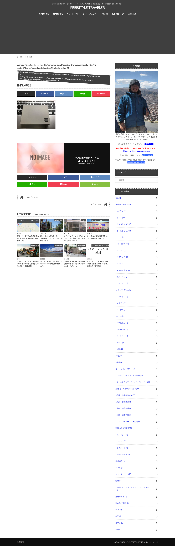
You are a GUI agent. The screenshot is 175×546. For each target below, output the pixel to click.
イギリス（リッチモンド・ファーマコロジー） (135, 488)
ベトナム (121, 310)
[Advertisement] (87, 36)
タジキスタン (123, 270)
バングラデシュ (123, 290)
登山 (118, 198)
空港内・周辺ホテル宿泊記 (127, 389)
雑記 (118, 516)
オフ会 (119, 523)
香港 (119, 362)
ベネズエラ (122, 323)
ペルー (120, 316)
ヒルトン (121, 441)
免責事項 (20, 542)
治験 (118, 481)
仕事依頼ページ (118, 14)
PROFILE (105, 14)
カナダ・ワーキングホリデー (129, 375)
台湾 (119, 349)
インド (120, 217)
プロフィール (149, 144)
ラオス (120, 342)
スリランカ (122, 257)
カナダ (120, 237)
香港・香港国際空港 (125, 395)
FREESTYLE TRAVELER (87, 8)
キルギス (121, 250)
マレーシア (122, 329)
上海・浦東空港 (123, 415)
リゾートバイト (73, 14)
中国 (119, 356)
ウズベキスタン (123, 224)
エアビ (119, 468)
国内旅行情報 (58, 14)
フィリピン (122, 296)
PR (117, 529)
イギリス (121, 211)
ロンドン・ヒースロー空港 (128, 421)
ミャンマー (122, 336)
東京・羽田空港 (123, 402)
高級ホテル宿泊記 (123, 428)
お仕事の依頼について (136, 162)
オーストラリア (123, 231)
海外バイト (121, 496)
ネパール (121, 277)
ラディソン (122, 435)
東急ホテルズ (123, 454)
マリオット (122, 448)
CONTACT (132, 14)
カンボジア (122, 244)
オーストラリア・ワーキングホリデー (133, 382)
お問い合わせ (147, 155)
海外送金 (120, 461)
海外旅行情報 (44, 14)
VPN (118, 510)
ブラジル (121, 303)
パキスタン (122, 283)
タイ (119, 264)
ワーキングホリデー (90, 14)
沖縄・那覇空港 (123, 408)
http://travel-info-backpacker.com (136, 151)
